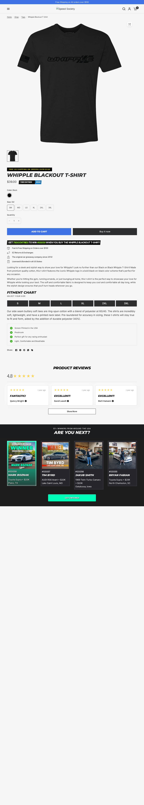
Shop (16, 17)
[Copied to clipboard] (32, 350)
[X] (20, 350)
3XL (126, 303)
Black (9, 195)
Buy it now (105, 231)
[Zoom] (130, 24)
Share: (10, 350)
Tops (23, 17)
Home (9, 17)
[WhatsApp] (28, 350)
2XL (104, 303)
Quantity (11, 215)
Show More (72, 411)
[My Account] (129, 9)
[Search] (124, 9)
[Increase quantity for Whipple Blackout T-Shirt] (18, 221)
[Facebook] (16, 350)
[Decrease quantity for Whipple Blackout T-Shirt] (9, 221)
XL (82, 303)
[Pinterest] (24, 350)
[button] (72, 497)
